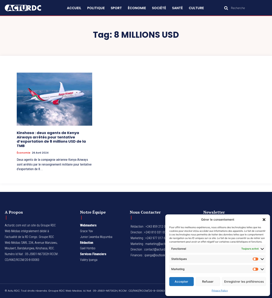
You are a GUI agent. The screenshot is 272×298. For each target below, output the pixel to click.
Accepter (181, 281)
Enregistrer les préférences (244, 281)
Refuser (207, 281)
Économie (23, 152)
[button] (264, 220)
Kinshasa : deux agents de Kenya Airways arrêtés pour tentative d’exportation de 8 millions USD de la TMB (51, 139)
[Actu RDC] (27, 8)
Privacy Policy (220, 290)
